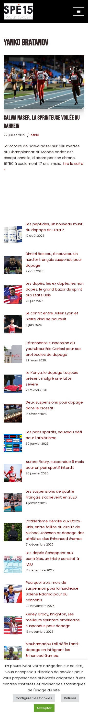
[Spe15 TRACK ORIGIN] (18, 11)
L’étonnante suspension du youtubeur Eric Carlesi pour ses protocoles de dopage (53, 348)
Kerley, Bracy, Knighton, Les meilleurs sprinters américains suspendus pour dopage (53, 620)
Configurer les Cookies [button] (34, 698)
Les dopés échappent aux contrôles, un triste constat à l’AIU (52, 558)
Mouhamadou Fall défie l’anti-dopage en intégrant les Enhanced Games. (53, 649)
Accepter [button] (44, 708)
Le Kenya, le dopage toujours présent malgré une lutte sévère (52, 378)
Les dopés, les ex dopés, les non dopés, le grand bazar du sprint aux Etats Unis (55, 289)
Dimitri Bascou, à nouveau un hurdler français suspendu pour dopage (54, 259)
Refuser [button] (70, 698)
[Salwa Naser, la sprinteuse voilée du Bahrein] (44, 82)
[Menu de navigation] (78, 11)
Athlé (35, 135)
